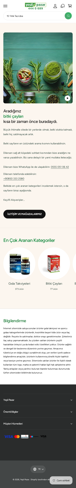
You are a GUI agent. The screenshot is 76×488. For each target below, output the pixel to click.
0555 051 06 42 (60, 166)
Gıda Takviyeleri (19, 283)
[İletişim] (62, 6)
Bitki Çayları (54, 283)
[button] (5, 6)
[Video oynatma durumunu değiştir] (67, 98)
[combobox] (38, 16)
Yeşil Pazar (24, 479)
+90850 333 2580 (13, 178)
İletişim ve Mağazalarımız (24, 214)
